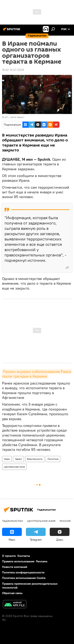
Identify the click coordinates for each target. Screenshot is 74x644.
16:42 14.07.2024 (13, 70)
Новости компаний (14, 567)
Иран (7, 458)
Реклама (41, 561)
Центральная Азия (14, 466)
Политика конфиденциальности (23, 572)
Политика (52, 458)
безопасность (35, 458)
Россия (65, 521)
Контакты (23, 556)
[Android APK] (15, 604)
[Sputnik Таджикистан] (12, 31)
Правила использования (18, 561)
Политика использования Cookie (24, 578)
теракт (18, 458)
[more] (67, 267)
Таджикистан (12, 521)
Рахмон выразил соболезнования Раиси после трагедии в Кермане (37, 374)
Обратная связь (12, 593)
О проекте (9, 556)
